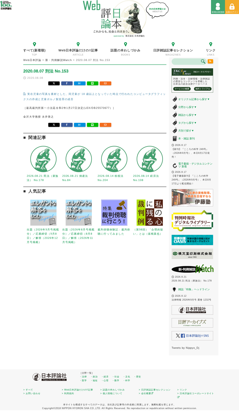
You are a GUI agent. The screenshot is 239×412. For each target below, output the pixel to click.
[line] (92, 83)
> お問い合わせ (31, 393)
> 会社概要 (145, 393)
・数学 (115, 380)
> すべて (28, 389)
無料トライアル (202, 89)
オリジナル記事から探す (194, 99)
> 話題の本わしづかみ (112, 389)
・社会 (115, 376)
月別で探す (186, 130)
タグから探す (187, 122)
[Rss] (210, 61)
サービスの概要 (182, 89)
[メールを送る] (105, 83)
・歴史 (137, 376)
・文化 (126, 376)
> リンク (182, 389)
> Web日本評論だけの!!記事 (77, 389)
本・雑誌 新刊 (186, 138)
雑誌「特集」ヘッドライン (194, 289)
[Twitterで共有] (54, 83)
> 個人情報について (111, 393)
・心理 (104, 380)
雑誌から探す (187, 114)
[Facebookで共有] (67, 83)
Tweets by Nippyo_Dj (185, 347)
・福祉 (94, 380)
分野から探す (187, 107)
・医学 (83, 380)
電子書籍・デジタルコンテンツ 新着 (195, 165)
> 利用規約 (68, 393)
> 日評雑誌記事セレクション (155, 389)
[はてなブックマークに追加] (79, 83)
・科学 (126, 380)
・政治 (94, 376)
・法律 (83, 376)
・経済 (104, 376)
